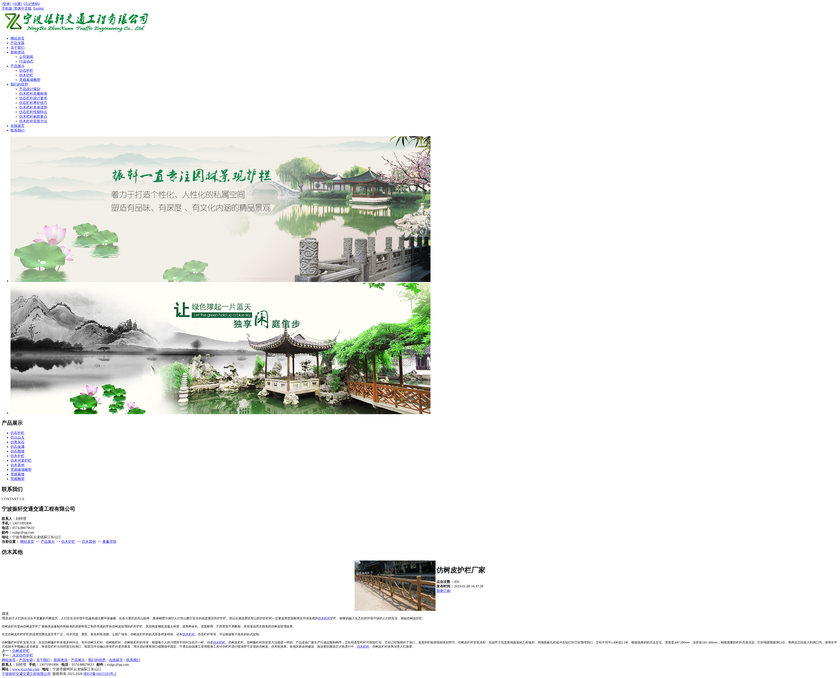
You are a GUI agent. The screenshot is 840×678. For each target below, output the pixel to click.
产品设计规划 (29, 89)
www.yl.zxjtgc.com (25, 669)
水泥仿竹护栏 (22, 655)
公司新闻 (26, 57)
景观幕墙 (17, 474)
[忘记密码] (32, 4)
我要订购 (443, 591)
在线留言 (17, 126)
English (38, 8)
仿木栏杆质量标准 (33, 93)
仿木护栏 (26, 75)
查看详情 (109, 541)
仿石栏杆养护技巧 (33, 103)
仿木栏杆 (324, 618)
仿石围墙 (17, 451)
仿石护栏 (26, 70)
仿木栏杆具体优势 (33, 107)
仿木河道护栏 (21, 460)
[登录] (7, 4)
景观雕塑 (17, 479)
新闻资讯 (17, 52)
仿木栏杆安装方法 (33, 121)
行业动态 (26, 61)
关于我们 (17, 47)
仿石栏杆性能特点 (33, 112)
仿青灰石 (17, 442)
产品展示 (17, 66)
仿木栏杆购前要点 (33, 116)
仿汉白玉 (17, 437)
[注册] (18, 4)
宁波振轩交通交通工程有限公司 (26, 674)
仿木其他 (17, 465)
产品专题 (17, 43)
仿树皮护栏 (21, 651)
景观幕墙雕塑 (29, 80)
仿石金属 (17, 446)
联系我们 (17, 130)
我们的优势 (19, 84)
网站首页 (17, 38)
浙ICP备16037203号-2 (99, 674)
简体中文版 (23, 8)
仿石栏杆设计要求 (33, 98)
